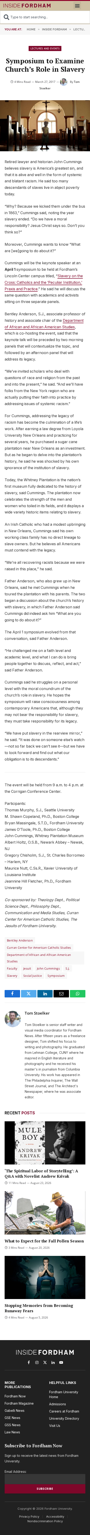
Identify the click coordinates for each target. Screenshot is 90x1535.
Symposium (56, 976)
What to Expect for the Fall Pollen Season (44, 1241)
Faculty (12, 968)
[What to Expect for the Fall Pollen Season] (45, 1212)
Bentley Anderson (20, 940)
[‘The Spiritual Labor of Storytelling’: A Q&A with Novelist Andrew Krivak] (45, 1142)
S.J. (68, 968)
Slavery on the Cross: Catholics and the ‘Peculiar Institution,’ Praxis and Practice (44, 282)
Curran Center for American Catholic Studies (39, 947)
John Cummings (48, 968)
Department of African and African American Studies (39, 958)
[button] (77, 5)
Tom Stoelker (37, 1013)
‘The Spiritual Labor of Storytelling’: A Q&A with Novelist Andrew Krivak (41, 1173)
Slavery (12, 976)
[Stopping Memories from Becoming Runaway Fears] (45, 1277)
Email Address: (16, 1472)
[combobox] (45, 17)
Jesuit (27, 968)
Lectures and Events (45, 48)
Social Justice (32, 976)
